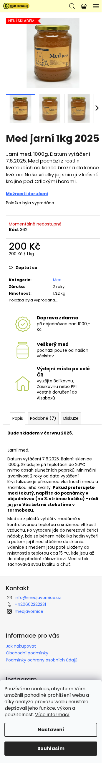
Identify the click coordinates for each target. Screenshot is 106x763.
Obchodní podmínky (27, 653)
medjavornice (29, 611)
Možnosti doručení (27, 194)
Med (57, 280)
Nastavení (51, 729)
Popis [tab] (17, 418)
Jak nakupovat (21, 646)
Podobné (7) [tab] (43, 418)
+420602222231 (30, 604)
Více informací (52, 714)
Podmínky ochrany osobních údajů (41, 660)
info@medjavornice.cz (38, 598)
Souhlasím (50, 748)
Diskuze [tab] (71, 418)
